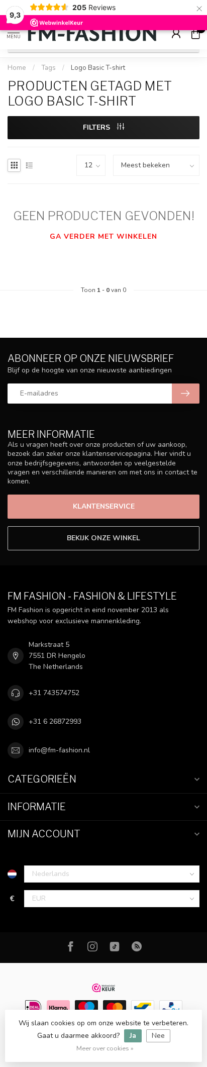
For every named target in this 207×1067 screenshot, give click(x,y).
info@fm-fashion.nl (59, 750)
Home (17, 67)
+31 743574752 (54, 693)
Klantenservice (104, 506)
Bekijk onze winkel (103, 538)
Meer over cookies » (105, 1048)
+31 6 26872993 (55, 721)
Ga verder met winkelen (103, 236)
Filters (97, 127)
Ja (133, 1035)
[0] (195, 33)
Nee (158, 1035)
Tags (48, 67)
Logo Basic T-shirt (98, 67)
